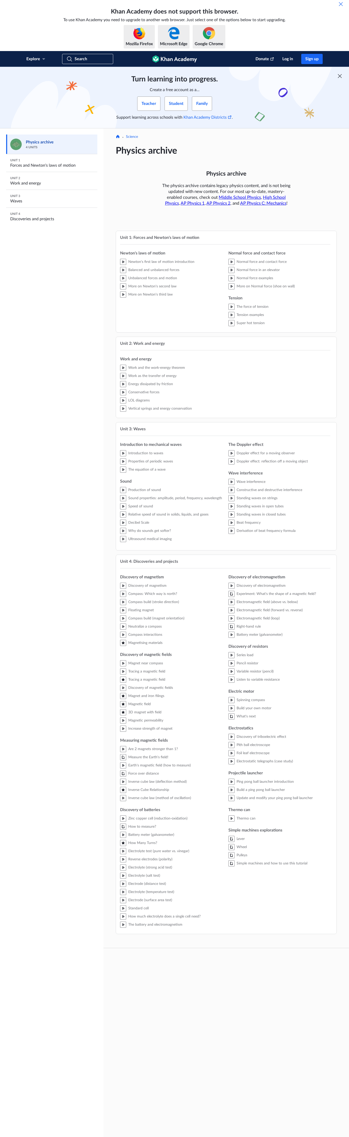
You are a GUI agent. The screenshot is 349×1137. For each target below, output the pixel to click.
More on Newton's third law (150, 294)
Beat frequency (249, 522)
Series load (245, 655)
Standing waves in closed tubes (261, 514)
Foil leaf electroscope (253, 753)
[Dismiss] (341, 4)
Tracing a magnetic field (146, 671)
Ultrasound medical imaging (150, 539)
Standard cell (138, 908)
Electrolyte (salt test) (144, 875)
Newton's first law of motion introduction (161, 262)
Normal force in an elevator (258, 270)
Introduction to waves (145, 453)
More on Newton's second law (152, 286)
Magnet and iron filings (146, 696)
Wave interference (251, 482)
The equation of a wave (147, 469)
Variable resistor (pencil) (255, 671)
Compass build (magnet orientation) (156, 618)
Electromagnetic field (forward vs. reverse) (270, 610)
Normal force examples (255, 278)
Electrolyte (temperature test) (151, 892)
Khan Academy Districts (205, 117)
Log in (287, 59)
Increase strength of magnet (150, 728)
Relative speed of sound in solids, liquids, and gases (168, 514)
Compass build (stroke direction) (153, 602)
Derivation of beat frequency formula (266, 531)
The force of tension (253, 307)
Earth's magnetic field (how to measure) (159, 765)
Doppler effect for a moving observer (266, 453)
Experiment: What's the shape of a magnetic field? (276, 594)
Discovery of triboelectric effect (261, 737)
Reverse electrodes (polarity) (150, 859)
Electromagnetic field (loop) (258, 618)
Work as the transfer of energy (152, 376)
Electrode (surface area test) (150, 900)
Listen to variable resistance (258, 679)
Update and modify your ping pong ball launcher (275, 798)
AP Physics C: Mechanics (263, 203)
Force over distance (143, 773)
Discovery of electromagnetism (261, 586)
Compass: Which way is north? (152, 594)
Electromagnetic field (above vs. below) (267, 602)
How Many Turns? (142, 843)
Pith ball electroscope (253, 745)
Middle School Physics (240, 197)
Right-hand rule (249, 626)
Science (132, 137)
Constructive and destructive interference (269, 490)
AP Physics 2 (218, 203)
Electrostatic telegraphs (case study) (265, 761)
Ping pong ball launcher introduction (265, 782)
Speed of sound (140, 506)
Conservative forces (143, 392)
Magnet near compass (145, 663)
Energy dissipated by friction (150, 384)
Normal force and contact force (262, 262)
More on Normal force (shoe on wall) (266, 286)
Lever (241, 839)
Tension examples (250, 315)
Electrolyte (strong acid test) (150, 867)
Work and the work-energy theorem (156, 368)
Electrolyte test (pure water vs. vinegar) (158, 851)
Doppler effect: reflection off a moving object (272, 461)
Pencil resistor (247, 663)
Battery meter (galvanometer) (151, 835)
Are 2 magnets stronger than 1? (153, 749)
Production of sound (144, 490)
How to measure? (142, 826)
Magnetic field (139, 704)
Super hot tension (251, 323)
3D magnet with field (144, 712)
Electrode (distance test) (147, 884)
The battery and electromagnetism (155, 924)
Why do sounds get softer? (149, 531)
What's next (246, 716)
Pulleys (242, 855)
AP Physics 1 (193, 203)
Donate (262, 59)
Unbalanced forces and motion (152, 278)
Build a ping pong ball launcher (261, 790)
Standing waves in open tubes (260, 506)
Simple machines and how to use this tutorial (272, 863)
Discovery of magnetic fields (150, 688)
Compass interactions (145, 635)
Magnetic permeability (145, 720)
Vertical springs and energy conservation (160, 408)
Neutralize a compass (145, 626)
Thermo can (246, 818)
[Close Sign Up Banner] (340, 76)
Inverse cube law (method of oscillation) (159, 798)
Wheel (242, 847)
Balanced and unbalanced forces (153, 270)
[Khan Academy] (174, 59)
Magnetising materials (145, 643)
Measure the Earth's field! (148, 757)
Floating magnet (141, 610)
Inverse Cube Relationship (148, 790)
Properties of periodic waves (150, 461)
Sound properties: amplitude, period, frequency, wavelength (175, 498)
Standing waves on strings (257, 498)
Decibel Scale (138, 522)
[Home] (118, 137)
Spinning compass (251, 700)
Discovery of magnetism (147, 586)
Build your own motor (254, 708)
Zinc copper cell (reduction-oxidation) (158, 818)
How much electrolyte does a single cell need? (164, 916)
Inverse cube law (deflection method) (157, 782)
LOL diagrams (139, 400)
